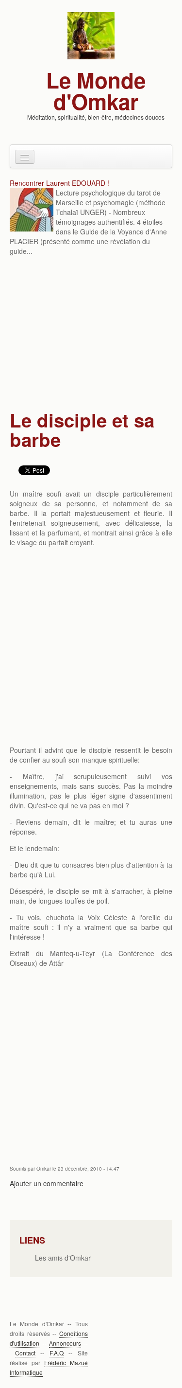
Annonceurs (65, 1343)
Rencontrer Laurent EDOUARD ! (59, 183)
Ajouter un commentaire (46, 1183)
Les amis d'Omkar (63, 1258)
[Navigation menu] (24, 157)
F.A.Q (57, 1353)
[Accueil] (91, 34)
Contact (25, 1353)
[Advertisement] (91, 334)
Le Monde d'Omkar (96, 90)
